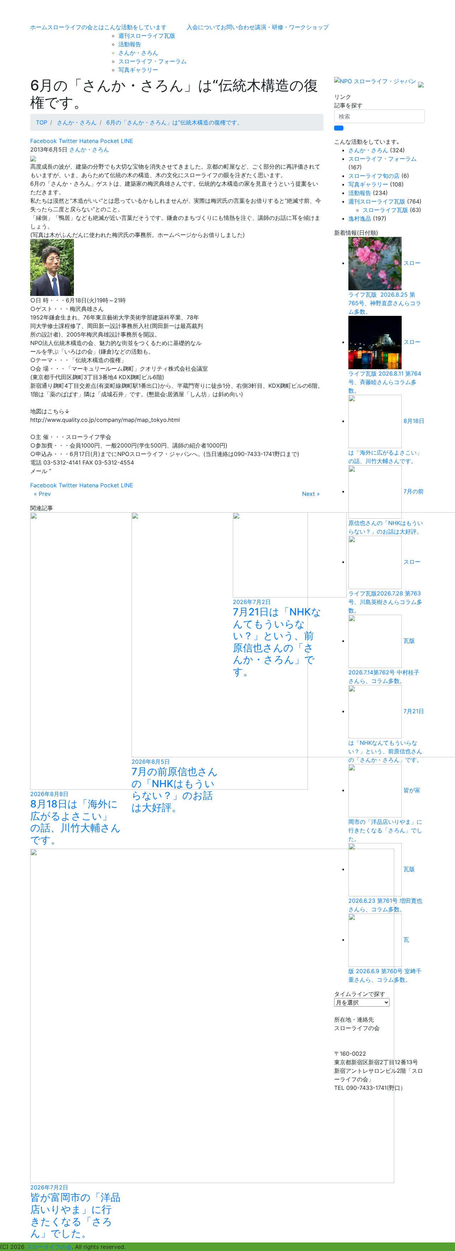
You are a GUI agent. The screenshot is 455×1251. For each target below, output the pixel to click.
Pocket (108, 140)
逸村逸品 (359, 218)
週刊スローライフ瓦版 (146, 35)
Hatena (87, 140)
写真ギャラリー (138, 69)
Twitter (67, 140)
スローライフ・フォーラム (152, 61)
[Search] (338, 128)
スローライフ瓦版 (385, 209)
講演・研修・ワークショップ (292, 27)
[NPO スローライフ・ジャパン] (375, 84)
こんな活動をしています (135, 27)
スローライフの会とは (75, 27)
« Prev (42, 493)
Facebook (43, 140)
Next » (311, 493)
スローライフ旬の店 (374, 175)
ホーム (38, 27)
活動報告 (129, 44)
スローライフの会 (49, 1246)
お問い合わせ (238, 27)
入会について (204, 27)
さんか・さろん (138, 52)
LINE (126, 140)
